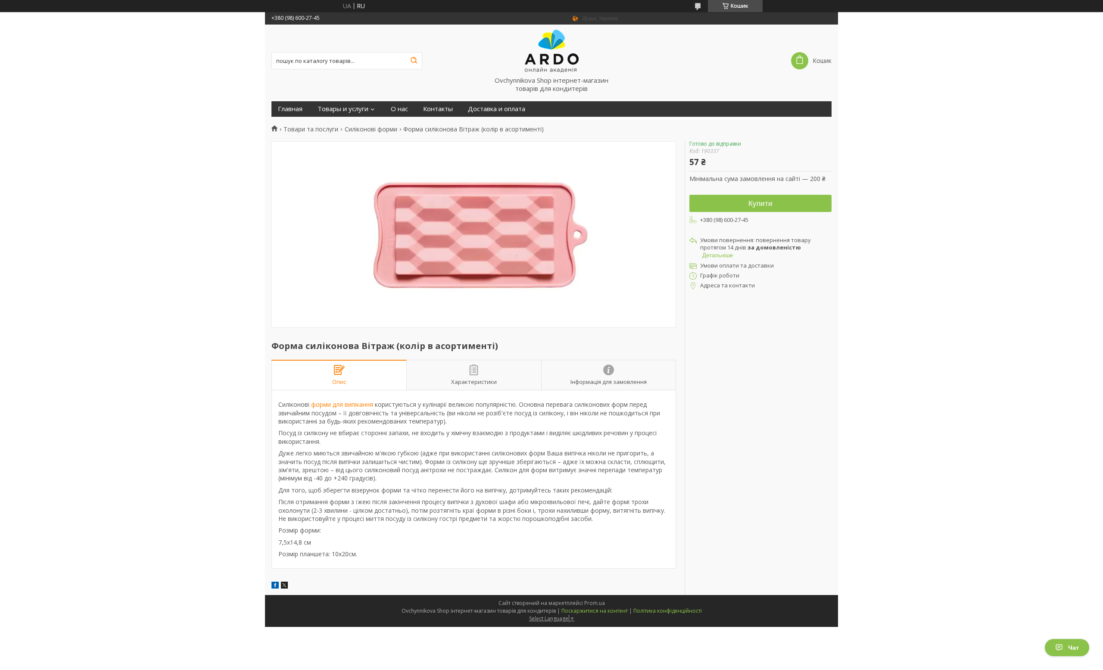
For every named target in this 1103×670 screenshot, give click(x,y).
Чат (1073, 647)
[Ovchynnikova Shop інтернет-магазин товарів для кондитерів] (551, 50)
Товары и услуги (343, 109)
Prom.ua (594, 603)
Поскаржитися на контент (594, 610)
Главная (290, 109)
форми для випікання (342, 404)
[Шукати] (413, 60)
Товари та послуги (311, 129)
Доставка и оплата (496, 109)
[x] (284, 586)
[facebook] (275, 586)
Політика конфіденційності (667, 610)
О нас (399, 109)
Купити (760, 203)
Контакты (438, 109)
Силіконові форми (371, 129)
